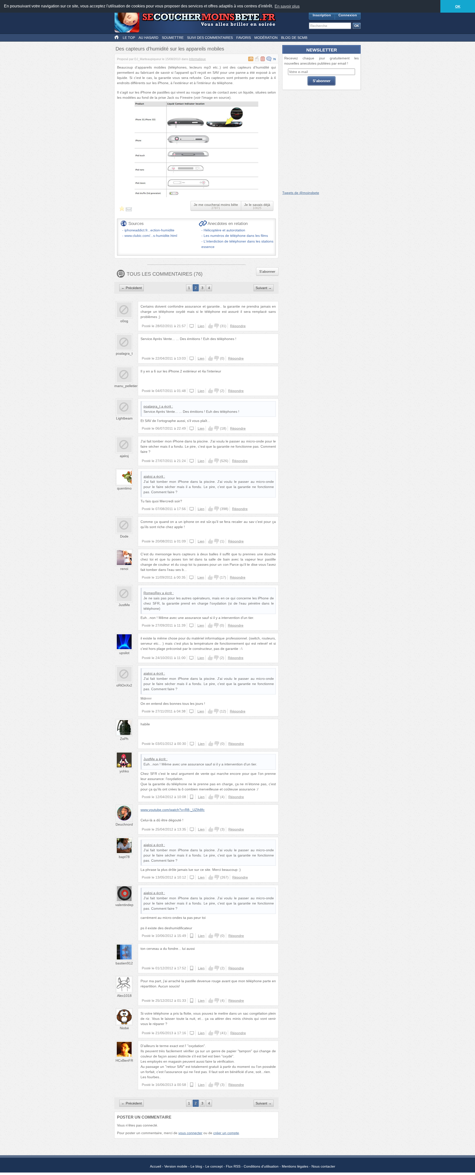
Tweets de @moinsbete (300, 193)
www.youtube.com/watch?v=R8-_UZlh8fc (173, 810)
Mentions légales (295, 1166)
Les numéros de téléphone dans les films (236, 236)
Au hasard (148, 38)
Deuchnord (124, 824)
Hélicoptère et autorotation (224, 230)
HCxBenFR (124, 1060)
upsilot (124, 653)
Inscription (322, 15)
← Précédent (131, 288)
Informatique (197, 59)
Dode (124, 536)
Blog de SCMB (294, 38)
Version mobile (175, 1166)
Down (216, 325)
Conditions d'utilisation (261, 1166)
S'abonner (267, 271)
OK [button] (457, 6)
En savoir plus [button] (287, 6)
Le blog (196, 1166)
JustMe (124, 605)
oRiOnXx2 (124, 685)
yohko (124, 771)
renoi (124, 569)
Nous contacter (323, 1166)
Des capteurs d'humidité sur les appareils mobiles (170, 48)
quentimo (124, 488)
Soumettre (173, 38)
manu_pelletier (126, 386)
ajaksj (124, 456)
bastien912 (124, 963)
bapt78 (124, 857)
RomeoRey (152, 593)
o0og (124, 321)
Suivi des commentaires (210, 38)
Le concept (214, 1166)
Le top (129, 38)
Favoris (243, 38)
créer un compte (226, 1133)
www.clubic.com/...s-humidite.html (150, 236)
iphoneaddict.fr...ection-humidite (149, 230)
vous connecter (190, 1133)
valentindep (124, 905)
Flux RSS (233, 1166)
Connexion (347, 15)
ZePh (124, 739)
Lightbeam (124, 418)
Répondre (238, 326)
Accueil (155, 1166)
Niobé (124, 1028)
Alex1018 (124, 996)
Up (210, 325)
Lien (201, 326)
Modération (266, 38)
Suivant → (264, 288)
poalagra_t (124, 353)
